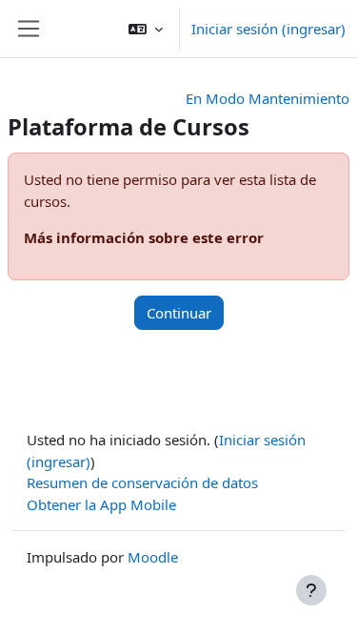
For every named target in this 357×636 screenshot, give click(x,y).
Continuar (179, 312)
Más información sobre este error (144, 237)
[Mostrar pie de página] (311, 590)
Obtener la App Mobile (101, 504)
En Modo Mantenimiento (267, 98)
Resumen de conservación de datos (142, 482)
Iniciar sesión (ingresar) (268, 28)
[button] (145, 28)
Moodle (153, 556)
